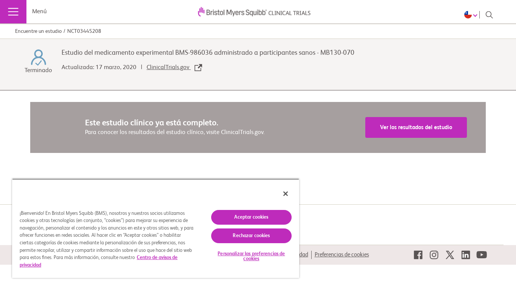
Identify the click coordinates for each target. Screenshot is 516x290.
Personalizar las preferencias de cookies (251, 256)
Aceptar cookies (251, 217)
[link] (418, 255)
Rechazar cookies (251, 235)
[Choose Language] (472, 15)
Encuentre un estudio (38, 31)
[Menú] (13, 11)
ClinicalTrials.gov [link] (169, 68)
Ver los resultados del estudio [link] (416, 127)
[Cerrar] (285, 193)
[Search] (489, 14)
